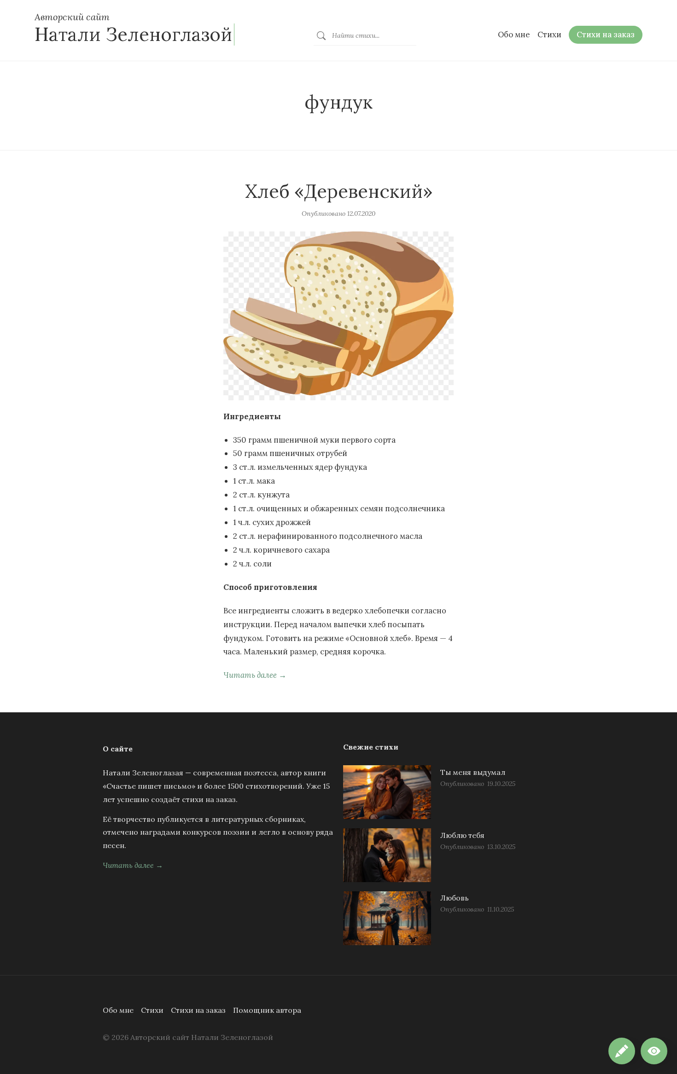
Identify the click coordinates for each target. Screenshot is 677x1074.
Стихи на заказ (198, 1010)
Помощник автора (267, 1010)
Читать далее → (254, 675)
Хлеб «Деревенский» (338, 191)
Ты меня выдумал (472, 772)
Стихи (152, 1010)
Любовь (454, 897)
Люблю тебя (462, 835)
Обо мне (118, 1010)
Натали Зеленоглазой (133, 34)
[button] (654, 1051)
